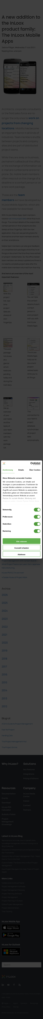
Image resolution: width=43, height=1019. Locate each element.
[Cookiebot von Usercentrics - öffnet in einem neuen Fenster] (30, 463)
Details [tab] (21, 470)
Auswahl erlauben (21, 548)
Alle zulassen (21, 541)
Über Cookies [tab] (34, 470)
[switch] (37, 517)
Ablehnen (21, 554)
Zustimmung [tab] (8, 470)
